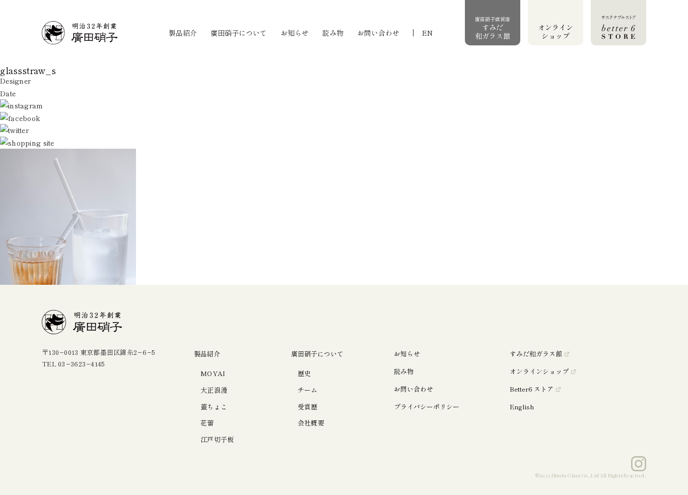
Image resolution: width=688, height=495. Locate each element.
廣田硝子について (239, 33)
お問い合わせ (378, 33)
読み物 (332, 33)
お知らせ (295, 33)
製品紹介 (183, 33)
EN (427, 33)
